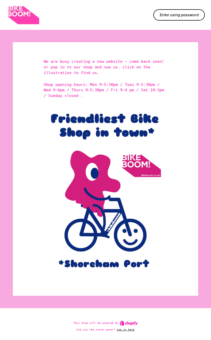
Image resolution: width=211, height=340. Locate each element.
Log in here (126, 329)
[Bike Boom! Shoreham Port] (23, 15)
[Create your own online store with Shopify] (129, 323)
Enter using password (179, 14)
